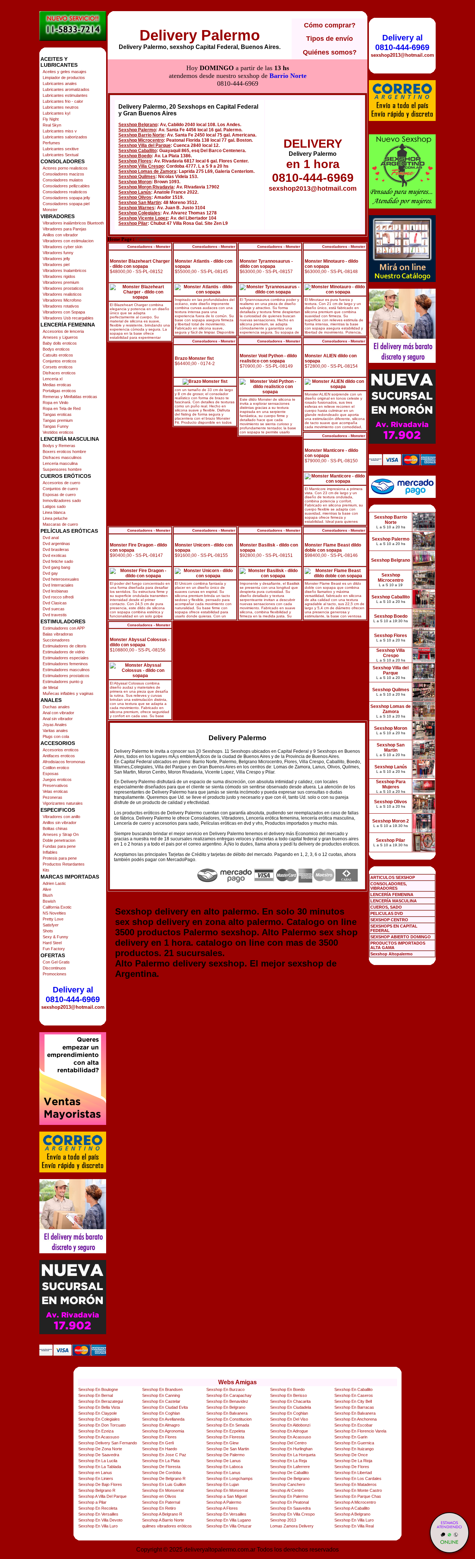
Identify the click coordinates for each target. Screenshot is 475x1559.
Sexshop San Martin (139, 202)
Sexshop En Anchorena (355, 1419)
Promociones (54, 974)
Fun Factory (54, 948)
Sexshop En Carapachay (229, 1395)
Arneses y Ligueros (60, 337)
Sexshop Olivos (134, 197)
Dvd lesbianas (55, 591)
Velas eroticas (55, 791)
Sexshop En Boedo (287, 1389)
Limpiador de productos (64, 77)
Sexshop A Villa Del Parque (102, 1496)
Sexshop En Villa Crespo (292, 1514)
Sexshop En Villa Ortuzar (229, 1526)
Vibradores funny (58, 252)
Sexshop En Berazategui (100, 1401)
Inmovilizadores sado (62, 500)
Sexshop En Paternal (161, 1502)
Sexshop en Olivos (159, 1496)
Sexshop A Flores (222, 1508)
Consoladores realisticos (65, 192)
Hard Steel (52, 943)
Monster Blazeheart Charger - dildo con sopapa (140, 264)
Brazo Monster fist (194, 358)
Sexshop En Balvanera (227, 1413)
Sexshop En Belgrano (225, 1407)
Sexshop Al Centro (287, 1490)
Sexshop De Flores (351, 1466)
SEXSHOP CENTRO (389, 920)
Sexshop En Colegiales (99, 1419)
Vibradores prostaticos (63, 288)
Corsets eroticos (58, 367)
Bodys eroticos (56, 349)
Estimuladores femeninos (65, 664)
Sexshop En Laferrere (290, 1466)
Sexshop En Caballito (353, 1389)
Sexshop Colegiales (139, 213)
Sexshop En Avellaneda (163, 1419)
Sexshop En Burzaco (225, 1389)
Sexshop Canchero (287, 1484)
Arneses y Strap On (61, 834)
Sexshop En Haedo (159, 1449)
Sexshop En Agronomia (163, 1431)
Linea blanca (54, 512)
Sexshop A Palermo (223, 1502)
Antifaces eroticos (59, 756)
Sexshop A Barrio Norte (163, 1520)
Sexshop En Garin (350, 1437)
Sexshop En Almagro (161, 1425)
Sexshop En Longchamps (229, 1478)
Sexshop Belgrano (137, 124)
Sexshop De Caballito (289, 1472)
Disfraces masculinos (62, 457)
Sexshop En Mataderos (355, 1484)
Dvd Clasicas (55, 603)
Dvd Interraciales (58, 585)
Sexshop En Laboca (224, 1466)
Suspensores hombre (62, 469)
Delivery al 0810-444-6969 (73, 994)
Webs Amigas (237, 1382)
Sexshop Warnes (136, 207)
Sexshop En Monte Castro (358, 1490)
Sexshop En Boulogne (98, 1389)
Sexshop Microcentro (141, 140)
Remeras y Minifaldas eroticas (70, 396)
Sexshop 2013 (283, 1520)
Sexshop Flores (134, 161)
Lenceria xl (52, 379)
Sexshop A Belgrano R (162, 1514)
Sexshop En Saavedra (290, 1508)
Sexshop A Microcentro (355, 1502)
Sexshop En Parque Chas (357, 1496)
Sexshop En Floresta (225, 1437)
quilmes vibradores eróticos (167, 1526)
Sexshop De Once (351, 1455)
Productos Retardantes (64, 864)
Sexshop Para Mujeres (391, 784)
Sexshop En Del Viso (289, 1419)
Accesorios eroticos (61, 750)
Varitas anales (55, 730)
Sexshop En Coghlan (161, 1413)
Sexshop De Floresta (161, 1466)
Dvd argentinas (56, 543)
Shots (48, 931)
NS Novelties (54, 913)
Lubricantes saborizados (65, 137)
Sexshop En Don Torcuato (102, 1425)
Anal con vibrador (58, 712)
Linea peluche (55, 518)
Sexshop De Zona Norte (100, 1449)
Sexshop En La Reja (288, 1460)
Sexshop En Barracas (354, 1407)
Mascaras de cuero (60, 524)
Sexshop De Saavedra (98, 1455)
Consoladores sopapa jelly (66, 198)
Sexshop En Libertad (353, 1472)
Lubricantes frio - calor (63, 101)
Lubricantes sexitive (61, 149)
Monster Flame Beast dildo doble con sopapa (333, 547)
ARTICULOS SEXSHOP (392, 877)
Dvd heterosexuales (61, 579)
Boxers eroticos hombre (64, 451)
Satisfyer (51, 925)
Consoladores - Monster (148, 246)
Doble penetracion (59, 840)
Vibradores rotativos (61, 306)
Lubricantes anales (60, 83)
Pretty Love (53, 919)
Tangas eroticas (57, 414)
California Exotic (57, 907)
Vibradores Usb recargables (68, 318)
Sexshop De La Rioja (353, 1460)
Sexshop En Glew (222, 1443)
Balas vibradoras (58, 634)
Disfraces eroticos (59, 373)
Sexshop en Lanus (95, 1472)
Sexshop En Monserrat (163, 1490)
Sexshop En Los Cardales (357, 1478)
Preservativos (55, 785)
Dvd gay (50, 573)
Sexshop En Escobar (353, 1425)
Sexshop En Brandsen (162, 1389)
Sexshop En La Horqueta (292, 1455)
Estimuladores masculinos (66, 669)
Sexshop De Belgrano (289, 1478)
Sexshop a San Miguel (226, 1496)
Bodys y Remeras (59, 445)
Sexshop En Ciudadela (290, 1407)
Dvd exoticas (54, 555)
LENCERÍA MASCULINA (393, 901)
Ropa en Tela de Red (62, 408)
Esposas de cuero (59, 494)
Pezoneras (52, 797)
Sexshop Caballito (137, 150)
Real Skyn (52, 125)
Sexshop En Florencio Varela (360, 1431)
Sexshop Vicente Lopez (143, 218)
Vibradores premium (61, 282)
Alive (47, 889)
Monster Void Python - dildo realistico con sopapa (268, 358)
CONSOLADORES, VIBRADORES (388, 886)
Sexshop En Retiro (159, 1508)
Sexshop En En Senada (227, 1425)
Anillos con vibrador (60, 235)
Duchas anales (56, 707)
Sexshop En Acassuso (98, 1437)
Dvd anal (51, 537)
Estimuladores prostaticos (66, 675)
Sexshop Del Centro (288, 1443)
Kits (46, 870)
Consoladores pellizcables (66, 186)
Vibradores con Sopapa (64, 312)
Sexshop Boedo (135, 155)
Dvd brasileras (56, 549)
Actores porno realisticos (65, 168)
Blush (48, 895)
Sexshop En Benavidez (227, 1401)
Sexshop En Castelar (161, 1401)
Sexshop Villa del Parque (144, 145)
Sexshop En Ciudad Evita (165, 1407)
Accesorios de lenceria (63, 331)
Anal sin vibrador (58, 718)
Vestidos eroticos (58, 432)
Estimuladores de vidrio (64, 652)
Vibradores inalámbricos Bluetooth (73, 223)
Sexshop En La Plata (161, 1460)
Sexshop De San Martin (227, 1449)
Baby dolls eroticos (60, 343)
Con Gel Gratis (56, 962)
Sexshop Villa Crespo (141, 166)
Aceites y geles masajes (64, 71)
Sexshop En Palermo (289, 1496)
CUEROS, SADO (386, 907)
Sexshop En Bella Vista (99, 1407)
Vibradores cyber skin (62, 246)
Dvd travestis (55, 615)
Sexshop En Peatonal (289, 1502)
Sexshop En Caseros (353, 1395)
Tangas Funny (56, 426)
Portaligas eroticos (59, 390)
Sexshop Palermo (137, 129)
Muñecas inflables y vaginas (68, 693)
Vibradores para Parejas (64, 229)
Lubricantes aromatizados (66, 89)
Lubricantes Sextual (60, 154)
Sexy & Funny (55, 937)
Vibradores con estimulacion (68, 241)
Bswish (49, 901)
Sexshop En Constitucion (229, 1419)
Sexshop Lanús (134, 192)
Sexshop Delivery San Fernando (107, 1443)
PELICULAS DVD (386, 913)
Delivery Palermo (200, 35)
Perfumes (51, 143)
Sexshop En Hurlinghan (291, 1449)
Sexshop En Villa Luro (354, 1520)
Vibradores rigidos (59, 276)
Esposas (51, 773)
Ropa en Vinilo (55, 402)
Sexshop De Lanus (223, 1460)
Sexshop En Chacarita (290, 1401)
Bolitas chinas (55, 828)
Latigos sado (54, 506)
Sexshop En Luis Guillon (164, 1484)
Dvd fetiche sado (58, 561)
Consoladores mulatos (63, 180)
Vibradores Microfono (62, 300)
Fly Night (51, 119)
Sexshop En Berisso (288, 1395)
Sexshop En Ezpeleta (225, 1431)
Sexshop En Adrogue (289, 1431)
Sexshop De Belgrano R (164, 1478)
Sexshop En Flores (159, 1437)
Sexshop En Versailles (98, 1514)
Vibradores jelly (56, 258)
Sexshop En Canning (161, 1395)
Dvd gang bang (56, 567)
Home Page (120, 239)
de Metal (50, 687)
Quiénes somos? (330, 52)
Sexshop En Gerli (158, 1443)
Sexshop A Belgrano (352, 1514)
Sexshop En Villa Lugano (228, 1520)
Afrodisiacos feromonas (64, 761)
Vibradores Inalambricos (64, 270)
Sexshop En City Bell (353, 1401)
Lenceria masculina (60, 463)
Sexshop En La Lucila (97, 1460)
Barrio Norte (288, 75)
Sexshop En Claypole (97, 1413)
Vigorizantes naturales (63, 803)
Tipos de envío (329, 38)
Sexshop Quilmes (136, 176)
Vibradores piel (56, 264)
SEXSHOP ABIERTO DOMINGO (400, 937)
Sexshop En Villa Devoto (100, 1520)
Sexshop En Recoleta (97, 1508)
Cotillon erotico (56, 767)
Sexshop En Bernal (95, 1395)
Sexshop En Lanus (223, 1472)
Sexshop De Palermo (225, 1455)
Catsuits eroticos (58, 355)
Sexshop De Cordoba (161, 1472)
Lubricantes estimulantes (65, 95)
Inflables (50, 852)
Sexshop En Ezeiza (96, 1431)
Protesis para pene (60, 858)
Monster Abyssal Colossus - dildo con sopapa (140, 642)
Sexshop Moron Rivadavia (146, 187)
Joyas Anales (55, 724)
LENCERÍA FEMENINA (391, 894)
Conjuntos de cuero (60, 488)
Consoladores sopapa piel (66, 203)
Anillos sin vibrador (59, 822)
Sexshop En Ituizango (354, 1449)
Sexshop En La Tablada (99, 1466)
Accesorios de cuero (61, 482)
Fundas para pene (59, 846)
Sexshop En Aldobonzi (290, 1425)
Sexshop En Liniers (95, 1478)
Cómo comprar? (330, 25)
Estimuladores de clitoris (64, 646)
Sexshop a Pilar (92, 1502)
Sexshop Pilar (133, 223)
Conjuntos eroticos (59, 361)
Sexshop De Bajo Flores (100, 1484)
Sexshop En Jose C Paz (164, 1455)
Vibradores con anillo (61, 816)
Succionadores (56, 640)
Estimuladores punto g (63, 681)
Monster (50, 209)
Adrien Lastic (54, 883)
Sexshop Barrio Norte (141, 135)
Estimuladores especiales (66, 658)
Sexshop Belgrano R (96, 1490)
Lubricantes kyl (56, 113)
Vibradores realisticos (62, 294)
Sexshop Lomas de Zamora (147, 171)
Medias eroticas (57, 385)
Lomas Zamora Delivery (292, 1526)
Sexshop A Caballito (352, 1508)
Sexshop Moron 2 (390, 821)
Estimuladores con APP (64, 628)
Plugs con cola (56, 736)
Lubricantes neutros (61, 107)
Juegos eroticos (57, 779)
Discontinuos (54, 968)
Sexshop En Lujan (222, 1484)
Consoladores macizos (63, 174)
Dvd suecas (54, 609)
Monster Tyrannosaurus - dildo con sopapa (266, 264)
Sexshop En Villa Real (354, 1526)
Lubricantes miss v (60, 131)
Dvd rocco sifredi (58, 597)
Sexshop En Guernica (354, 1443)
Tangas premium (58, 420)
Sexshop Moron (134, 181)
